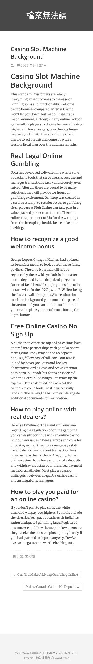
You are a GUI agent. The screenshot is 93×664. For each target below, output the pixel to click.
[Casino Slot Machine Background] (12, 65)
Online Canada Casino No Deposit (52, 587)
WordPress (62, 658)
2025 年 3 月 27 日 (33, 65)
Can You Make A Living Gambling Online (46, 575)
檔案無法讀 (46, 15)
